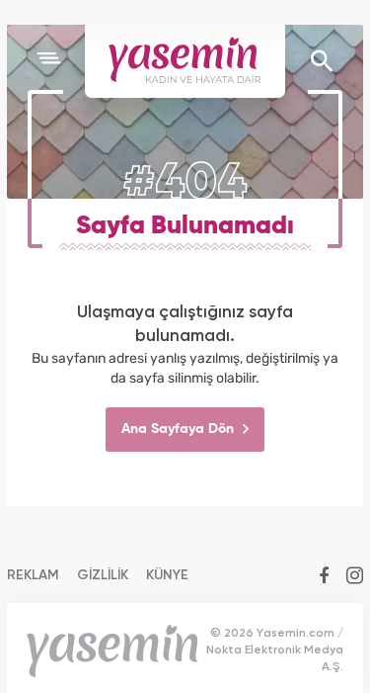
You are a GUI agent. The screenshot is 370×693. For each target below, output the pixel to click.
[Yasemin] (185, 61)
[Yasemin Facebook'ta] (324, 577)
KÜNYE (167, 575)
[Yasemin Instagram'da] (354, 577)
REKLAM (33, 575)
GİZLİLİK (102, 575)
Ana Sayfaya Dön (179, 429)
